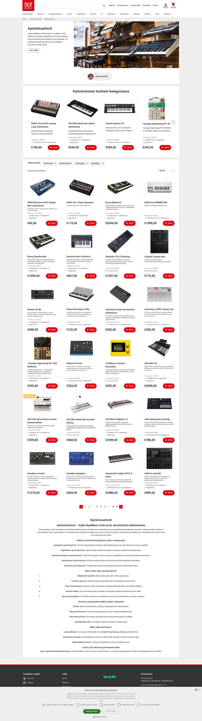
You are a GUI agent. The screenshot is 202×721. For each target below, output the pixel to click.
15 (113, 506)
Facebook (30, 678)
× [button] (199, 690)
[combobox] (196, 690)
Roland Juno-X (79, 606)
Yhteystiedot (122, 5)
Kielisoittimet (27, 14)
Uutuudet (147, 5)
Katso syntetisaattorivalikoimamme (54, 651)
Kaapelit (136, 14)
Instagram (30, 683)
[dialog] (101, 704)
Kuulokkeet (124, 14)
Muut (157, 14)
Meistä (112, 5)
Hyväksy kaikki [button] (92, 711)
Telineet (147, 14)
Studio (69, 14)
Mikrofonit (111, 14)
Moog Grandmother (78, 611)
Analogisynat (101, 76)
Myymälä (65, 683)
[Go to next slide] (173, 122)
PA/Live (93, 14)
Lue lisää (34, 50)
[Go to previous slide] (29, 122)
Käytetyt (167, 14)
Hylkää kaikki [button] (110, 711)
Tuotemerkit (135, 5)
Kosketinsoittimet (55, 14)
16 (117, 506)
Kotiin (24, 19)
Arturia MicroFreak (77, 617)
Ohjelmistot (81, 14)
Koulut (155, 5)
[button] (101, 716)
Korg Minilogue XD (82, 622)
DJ (102, 14)
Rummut (40, 14)
